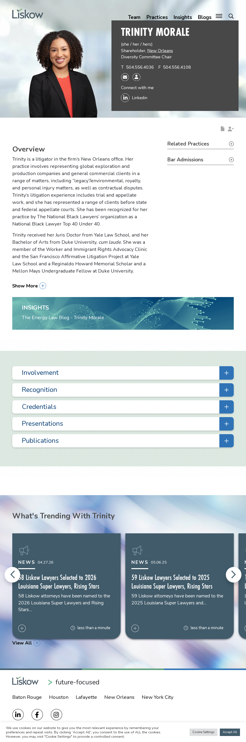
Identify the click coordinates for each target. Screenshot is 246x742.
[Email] (125, 77)
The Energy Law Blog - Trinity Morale (63, 317)
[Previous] (12, 575)
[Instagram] (56, 714)
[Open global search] (231, 16)
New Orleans (160, 51)
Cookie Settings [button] (203, 732)
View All (22, 643)
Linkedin (139, 98)
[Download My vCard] (136, 77)
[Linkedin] (18, 714)
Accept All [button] (230, 732)
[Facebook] (37, 714)
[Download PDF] (222, 128)
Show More (25, 286)
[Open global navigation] (219, 16)
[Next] (233, 575)
